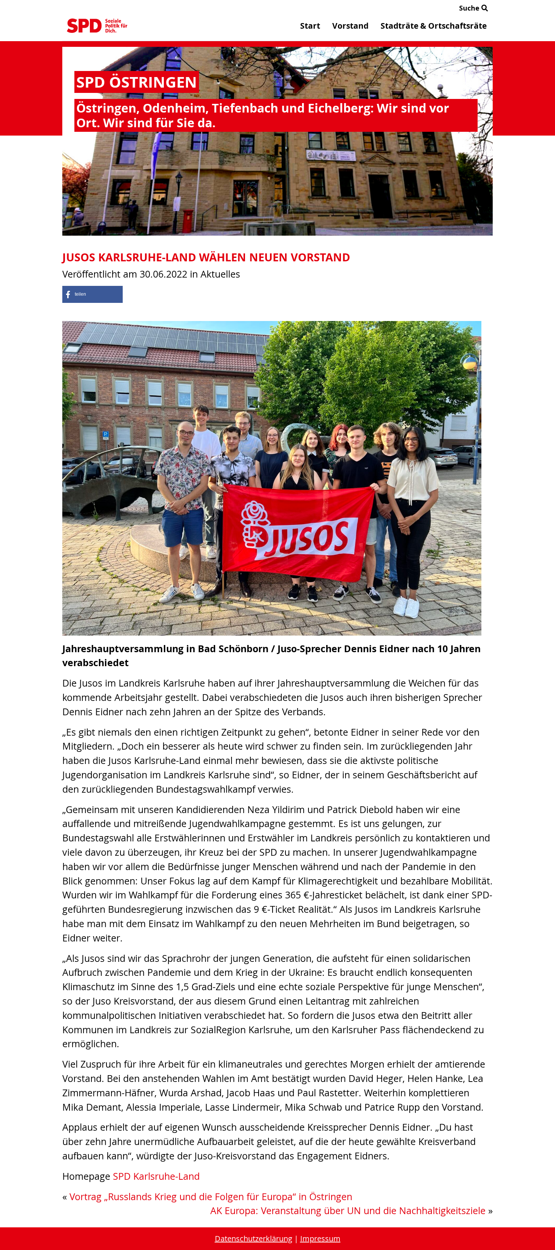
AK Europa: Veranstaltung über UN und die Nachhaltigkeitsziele (348, 1210)
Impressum (320, 1238)
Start (310, 25)
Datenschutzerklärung (253, 1238)
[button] (92, 294)
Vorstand (350, 25)
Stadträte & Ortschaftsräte (434, 25)
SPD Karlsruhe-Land (156, 1176)
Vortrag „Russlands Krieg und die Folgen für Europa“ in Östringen (210, 1196)
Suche (470, 8)
